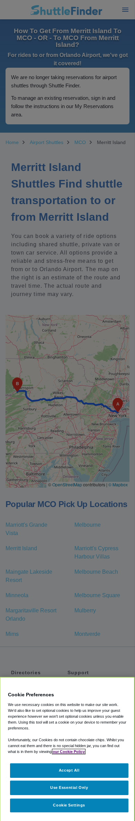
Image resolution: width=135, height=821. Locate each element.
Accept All (69, 770)
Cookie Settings (69, 805)
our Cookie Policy (69, 752)
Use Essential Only (69, 787)
